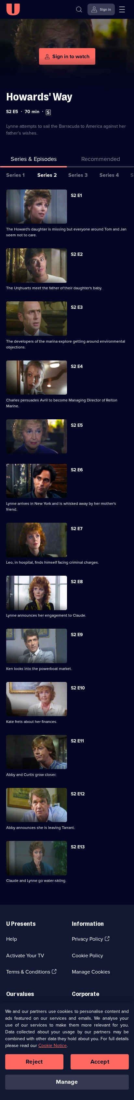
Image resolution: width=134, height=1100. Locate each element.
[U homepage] (13, 9)
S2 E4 (77, 366)
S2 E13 (78, 847)
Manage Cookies (91, 972)
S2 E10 (78, 688)
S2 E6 (77, 469)
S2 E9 (77, 634)
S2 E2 (77, 254)
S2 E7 (77, 528)
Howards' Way (39, 96)
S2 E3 (77, 307)
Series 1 (15, 175)
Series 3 (77, 175)
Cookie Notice (52, 1045)
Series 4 (109, 175)
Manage (67, 1082)
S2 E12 (78, 794)
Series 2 (47, 175)
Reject (34, 1061)
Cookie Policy (87, 955)
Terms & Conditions (28, 972)
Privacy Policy (87, 939)
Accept (99, 1061)
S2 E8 (77, 581)
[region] (67, 1051)
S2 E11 (77, 741)
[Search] (79, 9)
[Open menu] (122, 9)
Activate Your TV (25, 955)
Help (11, 939)
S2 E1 (76, 195)
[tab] (100, 160)
